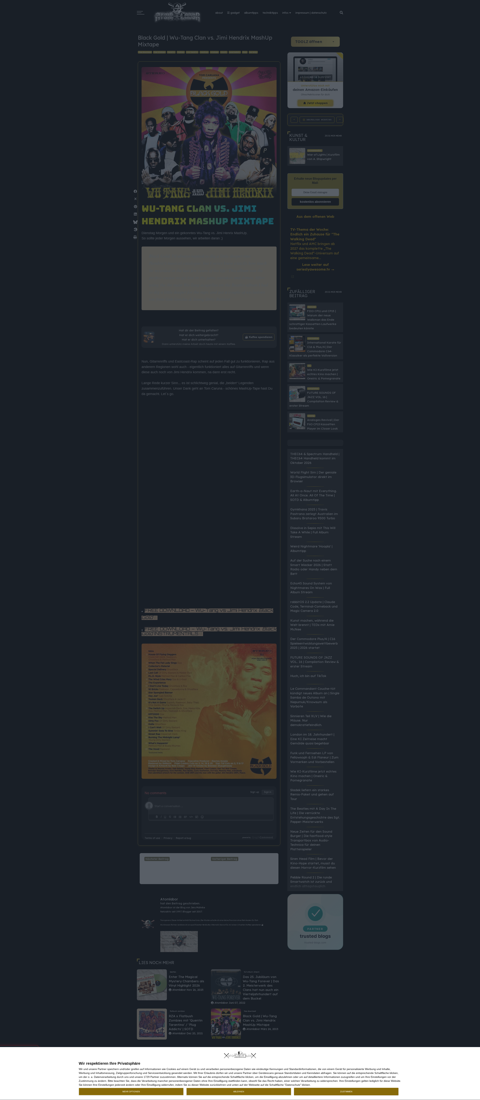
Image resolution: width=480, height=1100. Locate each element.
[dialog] (240, 1073)
